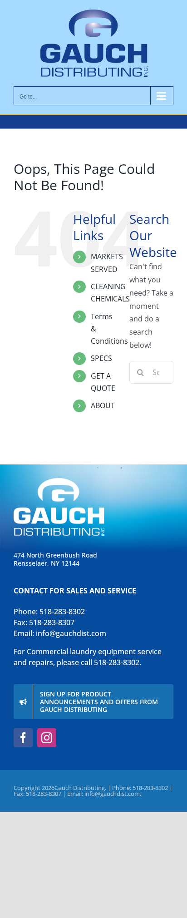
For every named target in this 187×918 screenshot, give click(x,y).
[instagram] (46, 737)
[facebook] (23, 737)
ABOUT (103, 405)
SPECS (101, 358)
